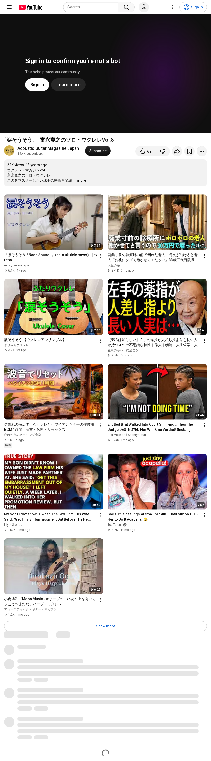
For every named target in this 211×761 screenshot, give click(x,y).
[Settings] (172, 7)
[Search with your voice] (144, 7)
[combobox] (92, 7)
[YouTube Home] (30, 7)
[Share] (177, 151)
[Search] (126, 7)
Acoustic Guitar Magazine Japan (48, 148)
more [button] (81, 180)
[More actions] (202, 151)
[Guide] (9, 7)
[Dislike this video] (162, 151)
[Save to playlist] (189, 151)
